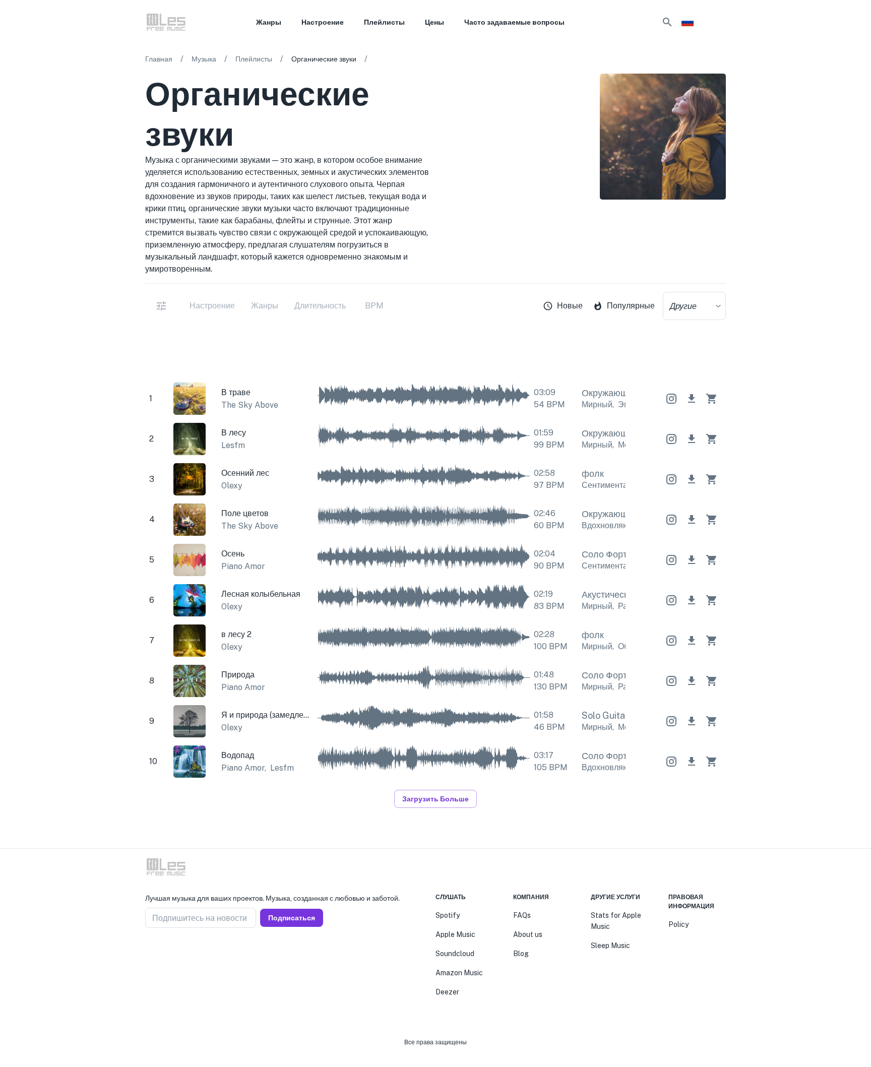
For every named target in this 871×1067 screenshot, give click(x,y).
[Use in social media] (671, 399)
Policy (678, 924)
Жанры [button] (268, 22)
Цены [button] (434, 22)
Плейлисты (253, 59)
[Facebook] (149, 952)
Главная (158, 59)
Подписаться (291, 918)
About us (527, 934)
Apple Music (455, 934)
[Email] (185, 952)
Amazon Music (459, 973)
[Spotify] (720, 226)
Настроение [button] (322, 22)
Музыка (204, 59)
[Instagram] (161, 952)
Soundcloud (455, 954)
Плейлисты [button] (384, 22)
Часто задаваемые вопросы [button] (514, 22)
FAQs (522, 915)
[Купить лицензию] (712, 399)
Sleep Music (610, 946)
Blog (521, 954)
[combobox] (694, 306)
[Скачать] (691, 399)
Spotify (448, 915)
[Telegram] (173, 952)
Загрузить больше (435, 799)
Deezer (447, 992)
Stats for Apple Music (616, 920)
